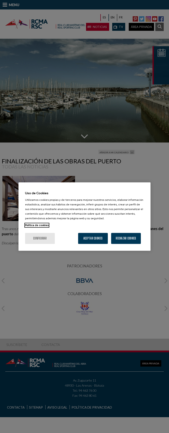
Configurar (40, 238)
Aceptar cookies (93, 238)
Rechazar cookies (126, 238)
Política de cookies (37, 225)
